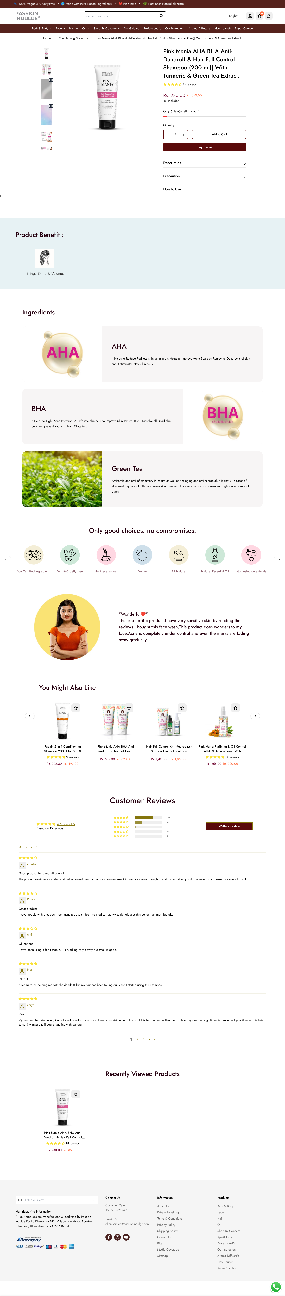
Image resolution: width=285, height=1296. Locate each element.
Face (59, 28)
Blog (160, 1243)
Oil (84, 28)
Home (47, 38)
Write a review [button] (229, 826)
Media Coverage (168, 1249)
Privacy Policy (166, 1224)
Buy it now (204, 147)
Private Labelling (168, 1212)
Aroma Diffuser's (199, 28)
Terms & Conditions (169, 1218)
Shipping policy (167, 1231)
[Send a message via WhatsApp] (276, 1287)
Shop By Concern (105, 28)
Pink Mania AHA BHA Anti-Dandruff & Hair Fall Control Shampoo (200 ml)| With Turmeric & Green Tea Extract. (62, 1135)
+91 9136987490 (117, 1210)
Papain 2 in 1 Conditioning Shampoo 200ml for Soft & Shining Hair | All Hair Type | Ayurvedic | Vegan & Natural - (62, 749)
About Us (163, 1206)
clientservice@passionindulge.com (127, 1224)
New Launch (222, 28)
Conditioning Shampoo (73, 38)
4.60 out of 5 (66, 824)
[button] (173, 84)
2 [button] (137, 1039)
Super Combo (244, 28)
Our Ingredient (174, 28)
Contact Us (164, 1237)
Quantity (169, 125)
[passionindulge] (28, 16)
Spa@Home (131, 28)
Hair (72, 28)
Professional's (152, 28)
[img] (28, 858)
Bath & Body (40, 28)
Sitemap (162, 1256)
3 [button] (144, 1039)
